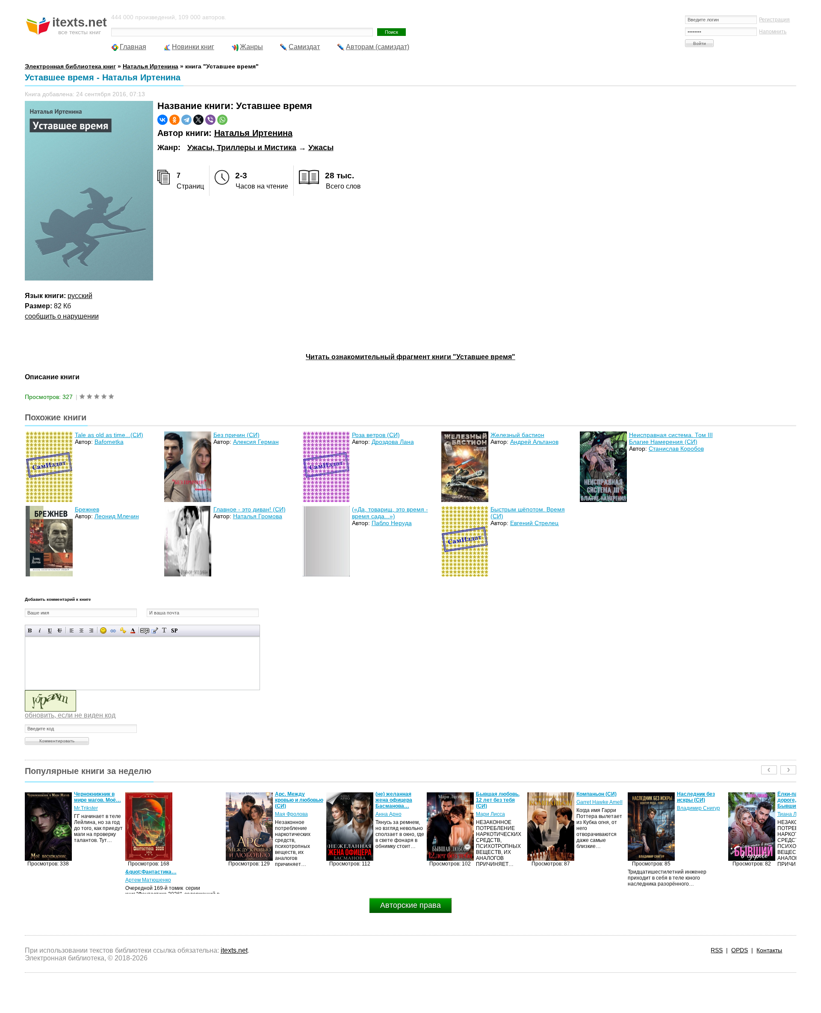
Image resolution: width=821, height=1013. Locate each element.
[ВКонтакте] (162, 120)
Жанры (251, 46)
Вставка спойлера (174, 630)
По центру (81, 630)
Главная (133, 46)
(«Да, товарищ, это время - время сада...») (390, 513)
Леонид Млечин (117, 516)
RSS (717, 950)
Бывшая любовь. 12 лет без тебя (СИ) (397, 800)
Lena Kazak (791, 808)
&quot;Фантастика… (50, 872)
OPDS (739, 950)
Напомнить (772, 32)
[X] (198, 120)
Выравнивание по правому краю (91, 630)
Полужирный (30, 630)
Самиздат (304, 46)
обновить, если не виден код (70, 715)
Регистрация (774, 20)
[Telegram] (186, 120)
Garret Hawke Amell (499, 802)
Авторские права (410, 905)
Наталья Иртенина (253, 133)
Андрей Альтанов (534, 441)
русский (80, 295)
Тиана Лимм (691, 814)
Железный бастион (517, 434)
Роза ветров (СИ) (376, 434)
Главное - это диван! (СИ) (249, 509)
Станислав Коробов (676, 448)
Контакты (769, 950)
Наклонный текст (40, 630)
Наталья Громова (257, 516)
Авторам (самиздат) (377, 46)
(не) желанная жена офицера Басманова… (293, 800)
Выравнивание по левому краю (72, 630)
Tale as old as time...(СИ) (109, 434)
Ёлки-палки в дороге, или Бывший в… (693, 800)
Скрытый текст (145, 630)
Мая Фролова (190, 814)
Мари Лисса (390, 814)
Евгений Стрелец (534, 523)
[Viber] (210, 120)
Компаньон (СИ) (496, 794)
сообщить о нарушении (62, 316)
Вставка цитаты (154, 630)
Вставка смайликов (103, 630)
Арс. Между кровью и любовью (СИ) (198, 800)
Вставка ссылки (113, 630)
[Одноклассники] (174, 120)
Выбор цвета (133, 630)
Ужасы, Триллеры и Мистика (241, 147)
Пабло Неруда (392, 523)
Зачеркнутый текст (60, 630)
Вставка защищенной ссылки (123, 630)
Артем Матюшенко (48, 880)
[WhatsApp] (222, 120)
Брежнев (87, 509)
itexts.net (234, 950)
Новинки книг (193, 46)
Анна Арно (288, 814)
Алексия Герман (256, 441)
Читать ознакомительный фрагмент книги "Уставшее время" (410, 356)
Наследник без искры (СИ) (595, 797)
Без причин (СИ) (236, 434)
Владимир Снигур (598, 808)
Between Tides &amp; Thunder (796, 797)
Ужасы (321, 147)
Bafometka (109, 441)
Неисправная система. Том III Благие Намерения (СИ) (671, 438)
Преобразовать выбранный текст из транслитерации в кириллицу (164, 630)
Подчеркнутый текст (50, 630)
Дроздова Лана (393, 441)
